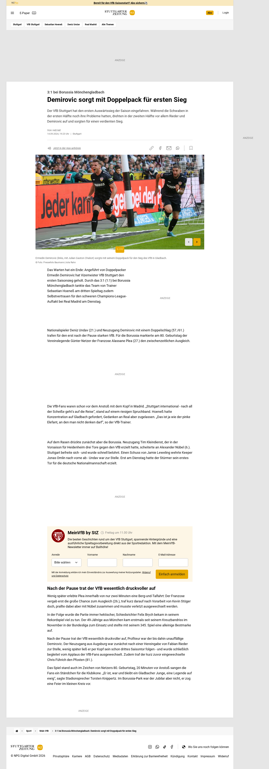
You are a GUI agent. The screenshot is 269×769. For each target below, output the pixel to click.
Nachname (129, 554)
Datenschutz (102, 756)
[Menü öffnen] (12, 13)
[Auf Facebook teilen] (160, 148)
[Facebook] (172, 747)
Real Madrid (91, 24)
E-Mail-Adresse (166, 554)
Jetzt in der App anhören (67, 148)
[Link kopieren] (151, 148)
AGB (88, 756)
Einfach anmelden (172, 574)
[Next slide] (197, 242)
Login (226, 12)
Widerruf (223, 756)
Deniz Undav (74, 24)
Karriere (77, 756)
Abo (210, 12)
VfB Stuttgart (33, 24)
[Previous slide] (189, 242)
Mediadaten (120, 756)
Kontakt (193, 756)
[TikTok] (165, 747)
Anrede (56, 554)
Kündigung (178, 756)
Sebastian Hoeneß (53, 24)
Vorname (92, 554)
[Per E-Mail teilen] (169, 148)
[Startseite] (17, 731)
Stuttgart (17, 24)
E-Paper (25, 13)
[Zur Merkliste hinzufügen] (190, 148)
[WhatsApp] (157, 747)
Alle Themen (108, 24)
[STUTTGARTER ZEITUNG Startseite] (120, 12)
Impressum (208, 756)
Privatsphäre (61, 756)
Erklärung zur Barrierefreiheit (149, 756)
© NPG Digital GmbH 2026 (28, 755)
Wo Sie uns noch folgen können (208, 747)
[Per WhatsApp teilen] (177, 148)
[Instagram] (150, 747)
